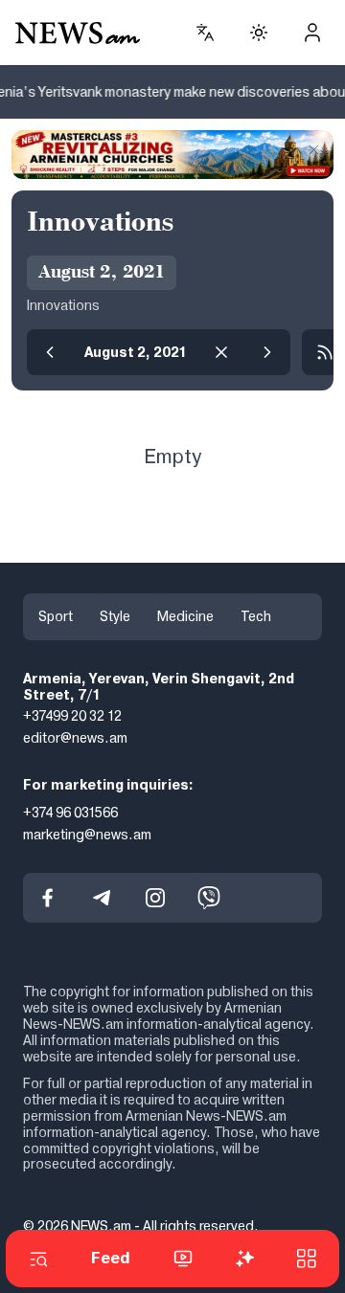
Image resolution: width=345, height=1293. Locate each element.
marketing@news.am (87, 834)
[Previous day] (50, 352)
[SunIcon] (259, 32)
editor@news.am (75, 738)
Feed (110, 1258)
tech (256, 616)
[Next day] (267, 352)
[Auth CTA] (312, 32)
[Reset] (221, 352)
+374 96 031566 (70, 812)
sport (55, 616)
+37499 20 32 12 (72, 717)
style (115, 616)
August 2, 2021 (135, 352)
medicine (185, 616)
